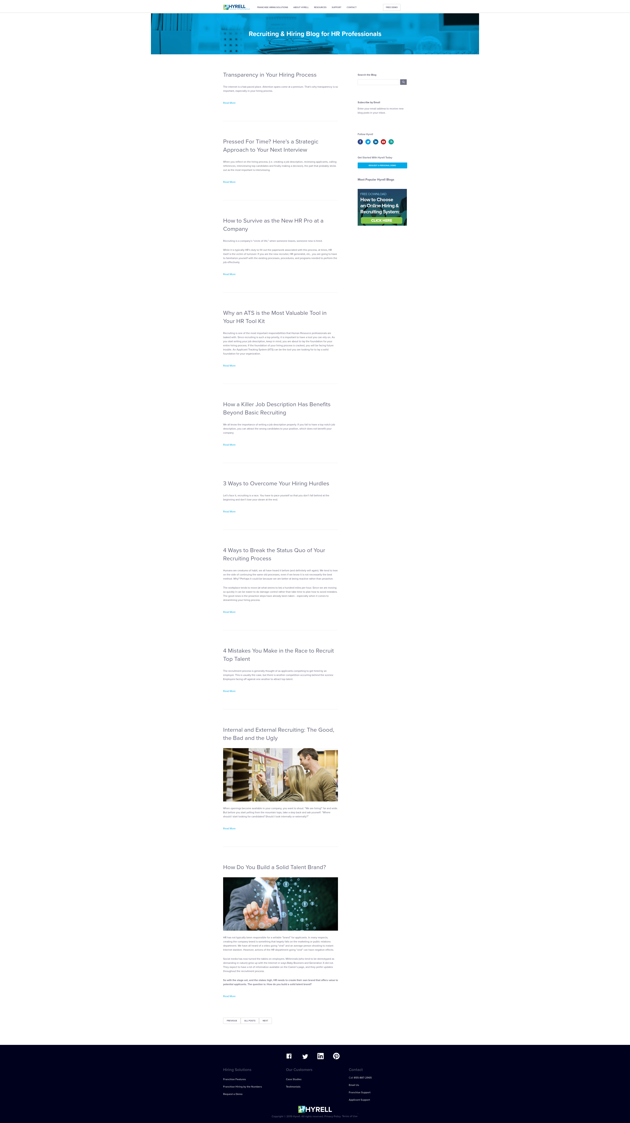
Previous (232, 1020)
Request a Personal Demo (382, 165)
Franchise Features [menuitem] (234, 1079)
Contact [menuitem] (352, 7)
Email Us (354, 1085)
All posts (249, 1020)
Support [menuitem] (336, 7)
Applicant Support (359, 1099)
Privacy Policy (332, 1116)
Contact (356, 1069)
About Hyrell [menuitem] (301, 7)
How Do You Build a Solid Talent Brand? (274, 867)
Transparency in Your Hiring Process (270, 74)
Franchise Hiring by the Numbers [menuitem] (242, 1086)
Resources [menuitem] (320, 7)
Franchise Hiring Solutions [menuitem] (272, 7)
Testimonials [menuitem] (293, 1086)
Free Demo (392, 7)
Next (265, 1020)
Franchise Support (359, 1092)
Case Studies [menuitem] (294, 1079)
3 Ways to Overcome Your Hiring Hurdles (276, 483)
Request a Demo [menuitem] (232, 1094)
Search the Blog (367, 74)
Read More (229, 103)
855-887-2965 (363, 1077)
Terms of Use (349, 1116)
